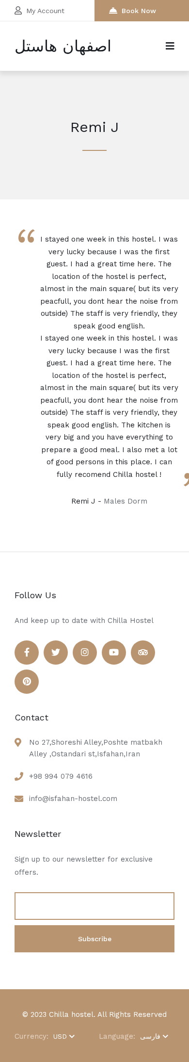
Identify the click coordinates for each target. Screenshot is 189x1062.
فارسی (150, 1036)
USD (60, 1036)
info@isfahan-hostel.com (73, 798)
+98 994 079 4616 (61, 776)
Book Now (139, 11)
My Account (45, 11)
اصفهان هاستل (63, 46)
